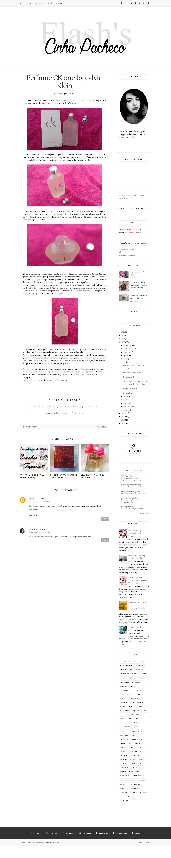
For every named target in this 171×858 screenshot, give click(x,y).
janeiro (126, 410)
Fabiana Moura (37, 529)
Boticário (124, 735)
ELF (130, 719)
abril (125, 400)
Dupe (143, 739)
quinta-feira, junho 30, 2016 (39, 502)
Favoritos (124, 751)
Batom (141, 662)
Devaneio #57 (128, 377)
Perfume (72, 413)
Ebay (133, 735)
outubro (127, 352)
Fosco (122, 796)
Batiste (137, 743)
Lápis (130, 747)
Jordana (133, 792)
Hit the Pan (137, 776)
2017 (123, 339)
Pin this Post (90, 407)
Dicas (132, 760)
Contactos (33, 3)
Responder (105, 518)
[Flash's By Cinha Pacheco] (120, 252)
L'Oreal (143, 792)
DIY (136, 719)
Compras (138, 690)
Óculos (132, 764)
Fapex (55, 100)
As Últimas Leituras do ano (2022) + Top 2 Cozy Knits (131, 479)
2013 (123, 420)
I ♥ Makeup (124, 731)
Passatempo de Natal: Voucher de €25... (32, 476)
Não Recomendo (138, 751)
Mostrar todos (144, 513)
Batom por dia (138, 682)
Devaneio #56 (128, 393)
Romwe (123, 772)
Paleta (135, 768)
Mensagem (58, 3)
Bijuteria (136, 711)
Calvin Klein (58, 413)
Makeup (132, 662)
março (126, 403)
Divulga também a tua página (127, 255)
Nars (140, 760)
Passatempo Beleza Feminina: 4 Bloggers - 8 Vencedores (138, 580)
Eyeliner (123, 715)
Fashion (123, 702)
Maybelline (125, 711)
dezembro (128, 345)
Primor (139, 747)
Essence (139, 670)
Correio (123, 686)
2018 (123, 335)
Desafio (133, 686)
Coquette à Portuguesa (130, 491)
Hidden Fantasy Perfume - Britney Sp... (63, 476)
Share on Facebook (43, 407)
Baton (122, 747)
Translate (137, 233)
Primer (123, 764)
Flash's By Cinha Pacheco (126, 249)
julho (126, 359)
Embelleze (135, 788)
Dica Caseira (134, 772)
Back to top (144, 843)
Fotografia (125, 768)
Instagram (124, 682)
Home (22, 3)
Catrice (135, 674)
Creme (134, 739)
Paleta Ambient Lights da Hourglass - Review (138, 296)
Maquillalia (125, 727)
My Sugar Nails (127, 506)
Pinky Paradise (134, 784)
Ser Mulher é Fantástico (131, 485)
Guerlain (132, 796)
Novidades (124, 739)
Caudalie (124, 788)
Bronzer (123, 760)
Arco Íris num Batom (130, 498)
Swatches (139, 666)
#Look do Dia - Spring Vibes (132, 508)
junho (126, 362)
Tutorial (132, 707)
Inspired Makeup (127, 780)
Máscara (124, 723)
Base (136, 727)
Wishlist (141, 702)
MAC (145, 711)
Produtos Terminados (129, 755)
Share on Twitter (68, 407)
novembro (128, 349)
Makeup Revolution (135, 678)
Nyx (121, 694)
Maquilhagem (126, 690)
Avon (131, 670)
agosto (126, 356)
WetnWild (135, 698)
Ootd (122, 784)
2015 (123, 413)
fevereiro (127, 407)
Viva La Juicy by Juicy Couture (92, 476)
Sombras (123, 698)
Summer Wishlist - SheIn (133, 373)
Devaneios (130, 694)
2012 (123, 423)
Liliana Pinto (36, 498)
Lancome (141, 780)
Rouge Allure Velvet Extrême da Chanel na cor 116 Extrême (138, 285)
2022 (123, 332)
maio (126, 397)
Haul (132, 702)
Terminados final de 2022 (131, 487)
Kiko (140, 694)
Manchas (124, 800)
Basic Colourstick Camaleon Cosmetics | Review (132, 501)
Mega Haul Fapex (130, 389)
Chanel (141, 764)
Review (80, 413)
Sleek (143, 674)
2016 (123, 342)
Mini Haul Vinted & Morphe (137, 273)
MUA (122, 678)
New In (123, 670)
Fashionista (136, 715)
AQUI (51, 380)
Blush (122, 707)
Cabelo (123, 719)
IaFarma (123, 792)
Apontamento (126, 666)
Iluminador (137, 731)
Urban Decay (125, 743)
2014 (123, 417)
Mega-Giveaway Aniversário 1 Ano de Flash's (136, 533)
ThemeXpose (40, 843)
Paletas (134, 723)
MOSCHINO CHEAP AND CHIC (133, 493)
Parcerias (45, 3)
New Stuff (124, 674)
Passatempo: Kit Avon (137, 627)
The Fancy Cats (127, 476)
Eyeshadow (125, 776)
